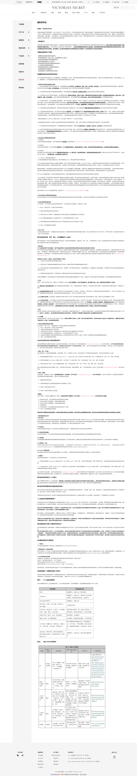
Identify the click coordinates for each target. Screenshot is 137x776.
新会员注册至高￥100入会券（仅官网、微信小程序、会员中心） (68, 2)
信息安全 (21, 71)
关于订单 (21, 32)
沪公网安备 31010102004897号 (71, 774)
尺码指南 (21, 24)
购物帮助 (40, 752)
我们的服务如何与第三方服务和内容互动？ (48, 67)
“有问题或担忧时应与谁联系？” (94, 344)
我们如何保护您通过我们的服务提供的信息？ (49, 63)
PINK (86, 12)
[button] (48, 2)
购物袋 (126, 2)
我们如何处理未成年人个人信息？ (46, 61)
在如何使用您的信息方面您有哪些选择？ (48, 59)
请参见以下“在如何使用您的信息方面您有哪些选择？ (89, 141)
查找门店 (114, 752)
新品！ (34, 12)
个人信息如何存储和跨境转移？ (46, 65)
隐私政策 (21, 79)
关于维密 (56, 752)
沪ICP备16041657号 (56, 774)
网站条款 (21, 87)
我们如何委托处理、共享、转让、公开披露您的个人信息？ (52, 57)
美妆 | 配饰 (76, 12)
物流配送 (21, 40)
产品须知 (21, 56)
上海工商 (84, 774)
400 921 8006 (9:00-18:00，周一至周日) (81, 758)
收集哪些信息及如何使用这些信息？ (47, 55)
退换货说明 (22, 48)
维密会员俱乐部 (56, 755)
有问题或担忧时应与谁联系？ (45, 68)
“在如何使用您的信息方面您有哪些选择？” (75, 190)
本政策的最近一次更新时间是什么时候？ (48, 70)
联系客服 (21, 64)
